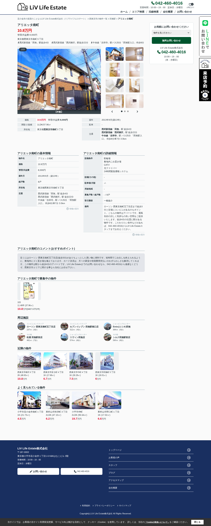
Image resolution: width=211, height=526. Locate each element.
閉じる (197, 522)
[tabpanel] (125, 77)
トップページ (115, 450)
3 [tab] (128, 111)
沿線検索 (154, 11)
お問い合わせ (184, 11)
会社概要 (168, 11)
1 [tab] (121, 111)
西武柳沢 (119, 132)
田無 (117, 129)
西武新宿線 (107, 129)
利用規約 (86, 505)
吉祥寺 (113, 135)
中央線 (105, 135)
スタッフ (113, 465)
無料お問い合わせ (171, 40)
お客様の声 (114, 457)
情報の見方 (74, 209)
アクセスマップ (116, 480)
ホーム (124, 11)
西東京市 (28, 39)
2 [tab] (125, 111)
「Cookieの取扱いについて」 (157, 522)
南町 (35, 39)
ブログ (112, 472)
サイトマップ (125, 505)
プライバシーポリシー (105, 505)
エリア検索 (138, 11)
